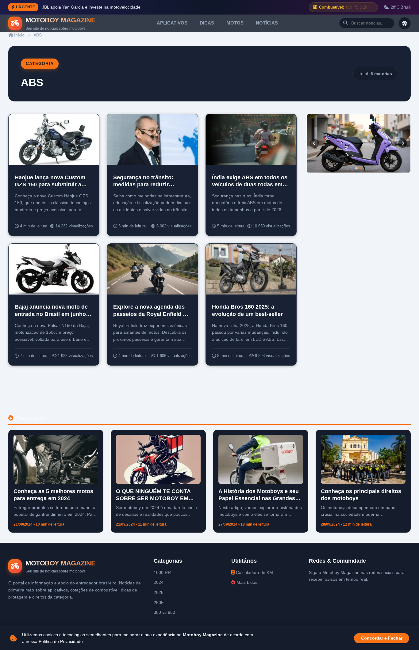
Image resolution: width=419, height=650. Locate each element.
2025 (158, 592)
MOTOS (235, 22)
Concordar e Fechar (381, 638)
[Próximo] (402, 143)
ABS (37, 35)
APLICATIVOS (172, 22)
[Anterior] (314, 143)
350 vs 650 (164, 612)
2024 (158, 582)
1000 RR (162, 572)
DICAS (207, 22)
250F (159, 602)
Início (19, 35)
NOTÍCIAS (267, 22)
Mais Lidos (246, 582)
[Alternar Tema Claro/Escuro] (404, 23)
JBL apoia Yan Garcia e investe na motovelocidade (91, 7)
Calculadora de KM (254, 572)
